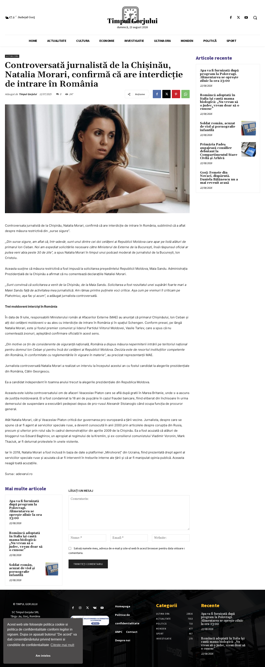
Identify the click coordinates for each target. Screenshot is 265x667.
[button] (255, 18)
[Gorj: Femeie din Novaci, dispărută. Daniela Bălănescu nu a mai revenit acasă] (248, 177)
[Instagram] (80, 607)
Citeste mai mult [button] (62, 645)
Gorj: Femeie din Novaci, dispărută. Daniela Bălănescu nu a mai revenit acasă (219, 178)
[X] (238, 18)
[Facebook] (231, 18)
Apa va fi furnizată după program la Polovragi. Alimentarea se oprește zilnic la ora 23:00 (25, 509)
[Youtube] (246, 18)
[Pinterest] (176, 94)
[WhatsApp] (185, 94)
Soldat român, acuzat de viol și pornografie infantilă (22, 570)
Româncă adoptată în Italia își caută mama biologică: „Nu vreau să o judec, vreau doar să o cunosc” (25, 541)
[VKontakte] (94, 607)
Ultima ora (12, 56)
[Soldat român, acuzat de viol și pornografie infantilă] (52, 569)
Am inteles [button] (43, 655)
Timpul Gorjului (28, 94)
